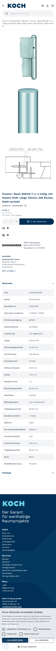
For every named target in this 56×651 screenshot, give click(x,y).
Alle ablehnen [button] (41, 640)
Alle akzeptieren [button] (15, 640)
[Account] (47, 6)
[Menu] (3, 6)
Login (4, 585)
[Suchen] (6, 13)
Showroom (7, 544)
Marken (5, 559)
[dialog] (28, 629)
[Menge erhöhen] (17, 221)
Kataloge (6, 473)
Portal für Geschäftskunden (14, 570)
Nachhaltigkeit (8, 550)
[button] (28, 646)
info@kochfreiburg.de (11, 607)
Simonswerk (35, 242)
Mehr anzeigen (8, 271)
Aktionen (6, 562)
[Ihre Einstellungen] (42, 6)
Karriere (5, 547)
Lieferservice (8, 591)
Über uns (6, 533)
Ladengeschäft (8, 542)
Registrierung (8, 588)
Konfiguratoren (8, 568)
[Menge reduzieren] (5, 221)
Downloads (7, 573)
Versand (18, 215)
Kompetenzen (8, 536)
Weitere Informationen (10, 624)
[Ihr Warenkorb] (52, 6)
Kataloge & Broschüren (12, 565)
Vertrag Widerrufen (10, 576)
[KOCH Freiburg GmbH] (16, 5)
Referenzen (7, 539)
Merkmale (7, 283)
